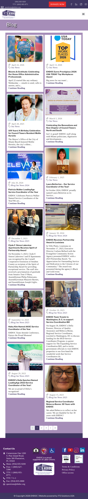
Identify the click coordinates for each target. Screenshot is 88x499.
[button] (83, 14)
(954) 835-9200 (20, 2)
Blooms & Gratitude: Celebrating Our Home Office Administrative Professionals (23, 74)
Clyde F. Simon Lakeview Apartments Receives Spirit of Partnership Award (22, 247)
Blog (13, 185)
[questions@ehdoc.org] (2, 7)
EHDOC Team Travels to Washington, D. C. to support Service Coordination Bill (59, 319)
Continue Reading (16, 88)
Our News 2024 (22, 185)
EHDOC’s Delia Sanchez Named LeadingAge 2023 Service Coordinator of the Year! (23, 382)
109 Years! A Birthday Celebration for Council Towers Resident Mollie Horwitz (24, 133)
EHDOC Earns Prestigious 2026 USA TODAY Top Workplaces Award (61, 74)
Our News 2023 (22, 241)
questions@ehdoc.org (12, 7)
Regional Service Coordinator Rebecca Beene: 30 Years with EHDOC (60, 404)
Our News (15, 67)
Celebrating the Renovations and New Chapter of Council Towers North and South (61, 128)
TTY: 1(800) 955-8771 (20, 4)
